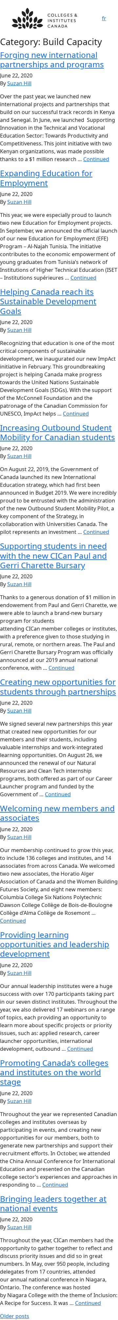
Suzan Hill (19, 83)
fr (104, 18)
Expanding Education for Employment (46, 178)
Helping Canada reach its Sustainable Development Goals (48, 301)
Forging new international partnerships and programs (52, 59)
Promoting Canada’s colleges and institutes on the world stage (54, 1072)
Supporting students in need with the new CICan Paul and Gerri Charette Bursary (53, 555)
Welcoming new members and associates (57, 813)
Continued (96, 159)
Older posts (14, 1316)
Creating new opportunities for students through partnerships (58, 686)
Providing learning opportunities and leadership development (54, 944)
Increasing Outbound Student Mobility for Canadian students (57, 432)
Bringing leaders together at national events (53, 1203)
